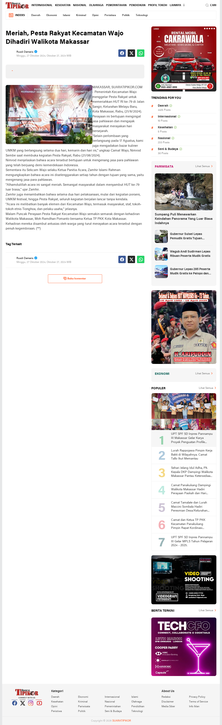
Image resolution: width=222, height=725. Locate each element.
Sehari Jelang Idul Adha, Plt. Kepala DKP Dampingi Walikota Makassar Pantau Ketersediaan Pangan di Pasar (192, 472)
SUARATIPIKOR (121, 721)
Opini (95, 15)
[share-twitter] (131, 53)
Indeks (20, 15)
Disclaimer (168, 702)
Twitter (23, 708)
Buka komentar (76, 278)
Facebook (14, 708)
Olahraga (96, 5)
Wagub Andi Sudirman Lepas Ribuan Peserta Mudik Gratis (190, 254)
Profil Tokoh (157, 5)
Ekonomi (51, 15)
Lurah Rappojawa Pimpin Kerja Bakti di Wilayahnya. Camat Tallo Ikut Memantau (191, 454)
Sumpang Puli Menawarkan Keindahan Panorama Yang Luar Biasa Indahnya (183, 219)
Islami (66, 15)
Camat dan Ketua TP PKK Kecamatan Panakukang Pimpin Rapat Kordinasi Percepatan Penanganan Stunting (188, 524)
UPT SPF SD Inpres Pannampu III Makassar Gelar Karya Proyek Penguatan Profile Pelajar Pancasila (192, 438)
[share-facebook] (122, 53)
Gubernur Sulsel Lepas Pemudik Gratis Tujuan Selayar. (186, 237)
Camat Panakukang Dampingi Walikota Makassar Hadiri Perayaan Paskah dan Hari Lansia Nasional (191, 490)
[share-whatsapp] (140, 53)
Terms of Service (198, 702)
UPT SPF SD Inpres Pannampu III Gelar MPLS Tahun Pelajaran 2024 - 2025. (192, 541)
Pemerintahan (116, 5)
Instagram (31, 708)
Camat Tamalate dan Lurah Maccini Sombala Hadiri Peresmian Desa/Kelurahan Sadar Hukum (189, 507)
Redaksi (166, 697)
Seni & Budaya (168, 149)
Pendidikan (137, 5)
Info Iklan (194, 706)
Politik (126, 15)
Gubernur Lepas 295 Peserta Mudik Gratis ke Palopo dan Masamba (190, 272)
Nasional (80, 5)
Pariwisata (84, 706)
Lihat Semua (202, 166)
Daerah (35, 15)
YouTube (39, 708)
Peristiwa (110, 15)
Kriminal (81, 15)
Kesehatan (62, 5)
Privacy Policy (197, 697)
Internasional (41, 5)
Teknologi (142, 15)
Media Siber (168, 706)
